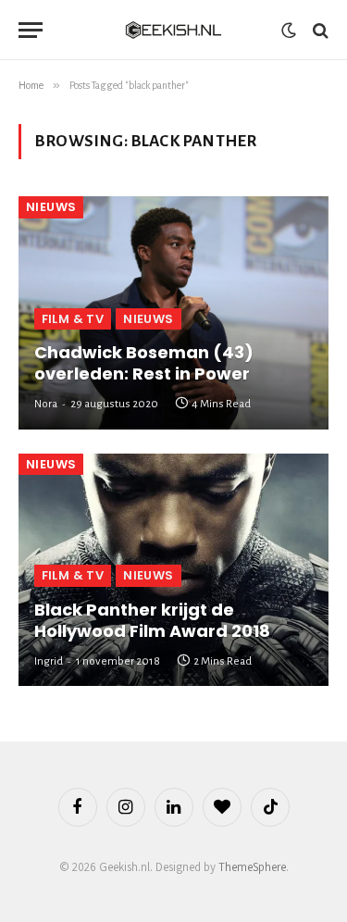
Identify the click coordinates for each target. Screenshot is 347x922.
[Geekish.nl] (174, 30)
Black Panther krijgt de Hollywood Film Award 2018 (152, 620)
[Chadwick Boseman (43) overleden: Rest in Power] (173, 312)
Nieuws (51, 207)
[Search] (318, 30)
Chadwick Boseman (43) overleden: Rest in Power (144, 363)
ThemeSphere (252, 867)
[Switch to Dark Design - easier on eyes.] (289, 30)
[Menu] (31, 30)
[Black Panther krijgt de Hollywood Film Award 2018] (173, 570)
